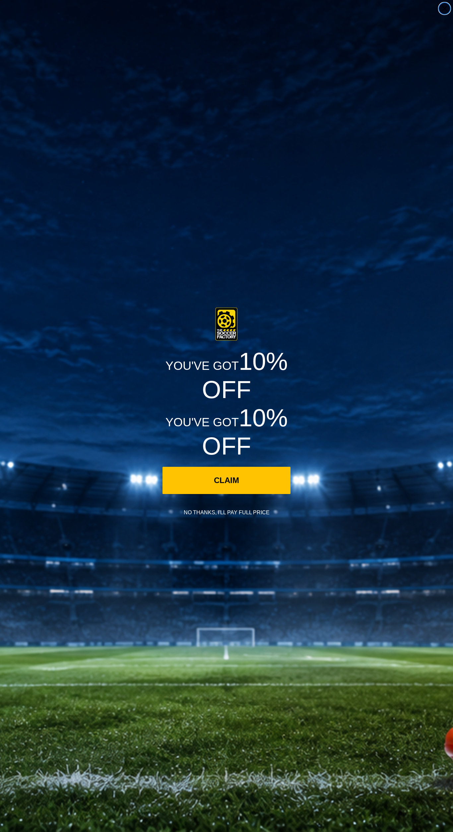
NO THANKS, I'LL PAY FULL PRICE (227, 512)
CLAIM (226, 480)
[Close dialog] (444, 8)
